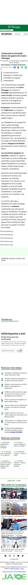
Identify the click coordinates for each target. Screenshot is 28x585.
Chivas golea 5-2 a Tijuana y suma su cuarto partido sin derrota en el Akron (16, 422)
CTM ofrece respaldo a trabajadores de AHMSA (12, 517)
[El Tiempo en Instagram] (11, 556)
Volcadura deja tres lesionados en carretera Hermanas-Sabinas (16, 380)
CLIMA (19, 481)
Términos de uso (7, 571)
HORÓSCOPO (11, 481)
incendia (18, 258)
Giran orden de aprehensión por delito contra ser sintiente (12, 550)
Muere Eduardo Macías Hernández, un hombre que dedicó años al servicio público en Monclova (12, 533)
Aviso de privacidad (19, 571)
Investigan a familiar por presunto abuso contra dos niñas (16, 374)
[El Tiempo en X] (22, 556)
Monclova (17, 34)
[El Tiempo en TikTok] (15, 556)
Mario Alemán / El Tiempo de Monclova (13, 65)
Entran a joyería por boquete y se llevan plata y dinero (15, 400)
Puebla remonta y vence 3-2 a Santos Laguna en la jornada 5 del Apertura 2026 (16, 415)
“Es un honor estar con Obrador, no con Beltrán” (5, 453)
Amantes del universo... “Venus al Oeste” (20, 453)
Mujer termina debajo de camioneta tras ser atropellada (13, 501)
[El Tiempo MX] (14, 28)
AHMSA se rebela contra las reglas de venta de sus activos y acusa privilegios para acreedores (16, 394)
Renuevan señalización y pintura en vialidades (4, 445)
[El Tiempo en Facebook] (7, 556)
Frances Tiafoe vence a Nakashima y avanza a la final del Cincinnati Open (16, 407)
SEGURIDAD (6, 33)
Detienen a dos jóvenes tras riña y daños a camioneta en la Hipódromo (16, 386)
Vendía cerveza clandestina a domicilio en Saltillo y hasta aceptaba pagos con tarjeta (14, 430)
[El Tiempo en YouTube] (19, 556)
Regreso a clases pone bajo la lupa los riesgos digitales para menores (6, 464)
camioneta (12, 258)
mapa (22, 568)
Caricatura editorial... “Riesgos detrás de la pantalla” (19, 463)
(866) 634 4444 (14, 568)
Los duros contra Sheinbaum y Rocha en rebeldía (20, 444)
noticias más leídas (16, 432)
